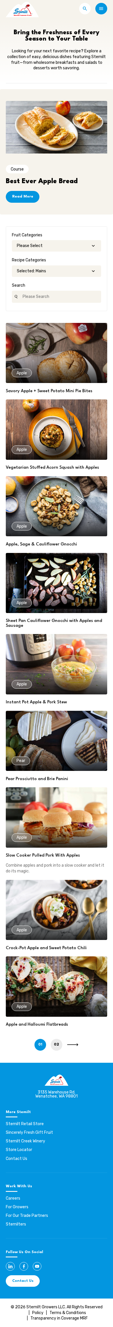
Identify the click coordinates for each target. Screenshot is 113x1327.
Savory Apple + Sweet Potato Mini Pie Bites (49, 391)
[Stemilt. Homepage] (22, 9)
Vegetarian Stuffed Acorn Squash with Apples (52, 468)
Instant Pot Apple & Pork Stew (36, 702)
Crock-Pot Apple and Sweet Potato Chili (46, 948)
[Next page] (73, 1044)
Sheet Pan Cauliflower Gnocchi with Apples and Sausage (54, 623)
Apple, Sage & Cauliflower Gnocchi (41, 544)
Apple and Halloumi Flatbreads (37, 1024)
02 (56, 1044)
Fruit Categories (27, 235)
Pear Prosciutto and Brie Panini (37, 779)
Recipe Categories (29, 260)
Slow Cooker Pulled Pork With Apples (43, 855)
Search (18, 285)
